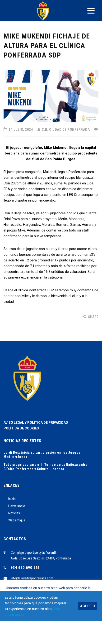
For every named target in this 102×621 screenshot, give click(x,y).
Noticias (14, 513)
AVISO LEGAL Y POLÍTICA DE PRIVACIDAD (36, 422)
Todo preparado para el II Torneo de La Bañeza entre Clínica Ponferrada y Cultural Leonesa (46, 467)
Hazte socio (16, 506)
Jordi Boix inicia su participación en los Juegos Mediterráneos (42, 455)
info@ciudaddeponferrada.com (32, 578)
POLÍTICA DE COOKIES (21, 428)
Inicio (12, 499)
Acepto (87, 606)
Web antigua (16, 520)
